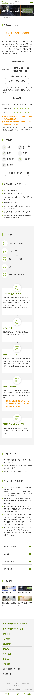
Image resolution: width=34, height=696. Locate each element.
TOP (32, 617)
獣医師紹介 (7, 644)
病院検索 (6, 639)
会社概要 (16, 686)
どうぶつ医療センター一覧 (11, 669)
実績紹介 (6, 649)
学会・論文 (7, 654)
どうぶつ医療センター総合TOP (15, 623)
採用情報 (6, 664)
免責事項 (24, 683)
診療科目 (6, 634)
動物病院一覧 (7, 674)
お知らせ (6, 659)
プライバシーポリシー (11, 683)
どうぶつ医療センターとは (13, 629)
